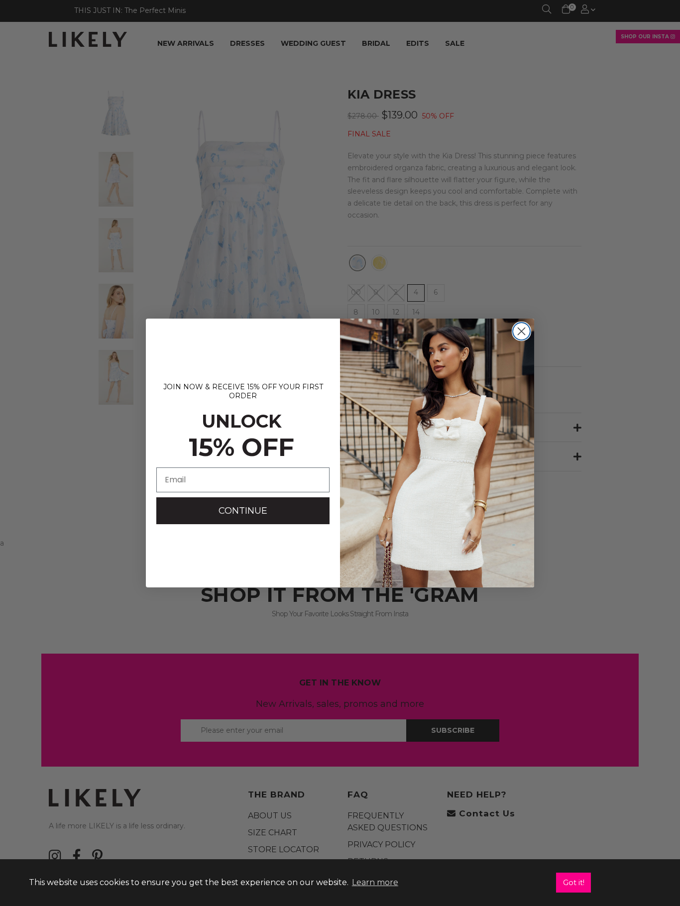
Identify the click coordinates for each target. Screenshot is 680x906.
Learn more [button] (375, 882)
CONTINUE (243, 510)
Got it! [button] (573, 882)
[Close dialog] (521, 331)
